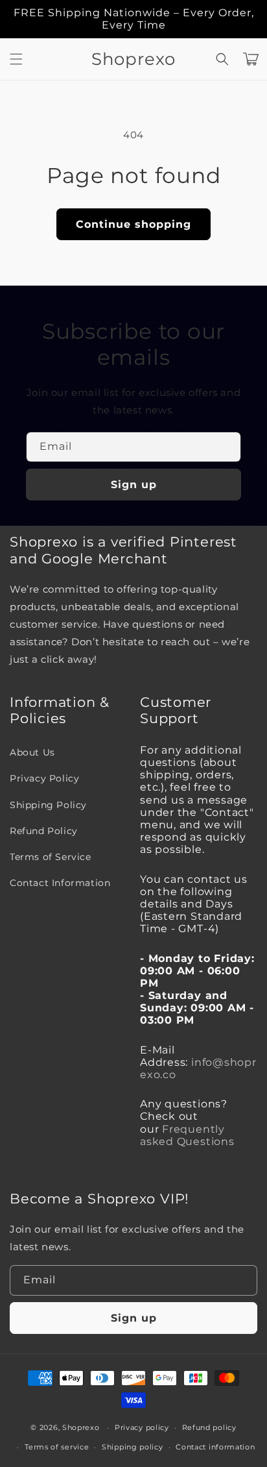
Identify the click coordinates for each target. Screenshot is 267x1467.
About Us (32, 752)
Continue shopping (133, 224)
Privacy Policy (44, 778)
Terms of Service (50, 857)
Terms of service (57, 1446)
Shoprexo (81, 1427)
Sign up (134, 484)
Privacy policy (142, 1427)
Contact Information (60, 883)
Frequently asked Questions (187, 1135)
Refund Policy (44, 831)
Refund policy (209, 1427)
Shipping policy (132, 1446)
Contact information (215, 1446)
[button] (16, 59)
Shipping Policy (48, 805)
